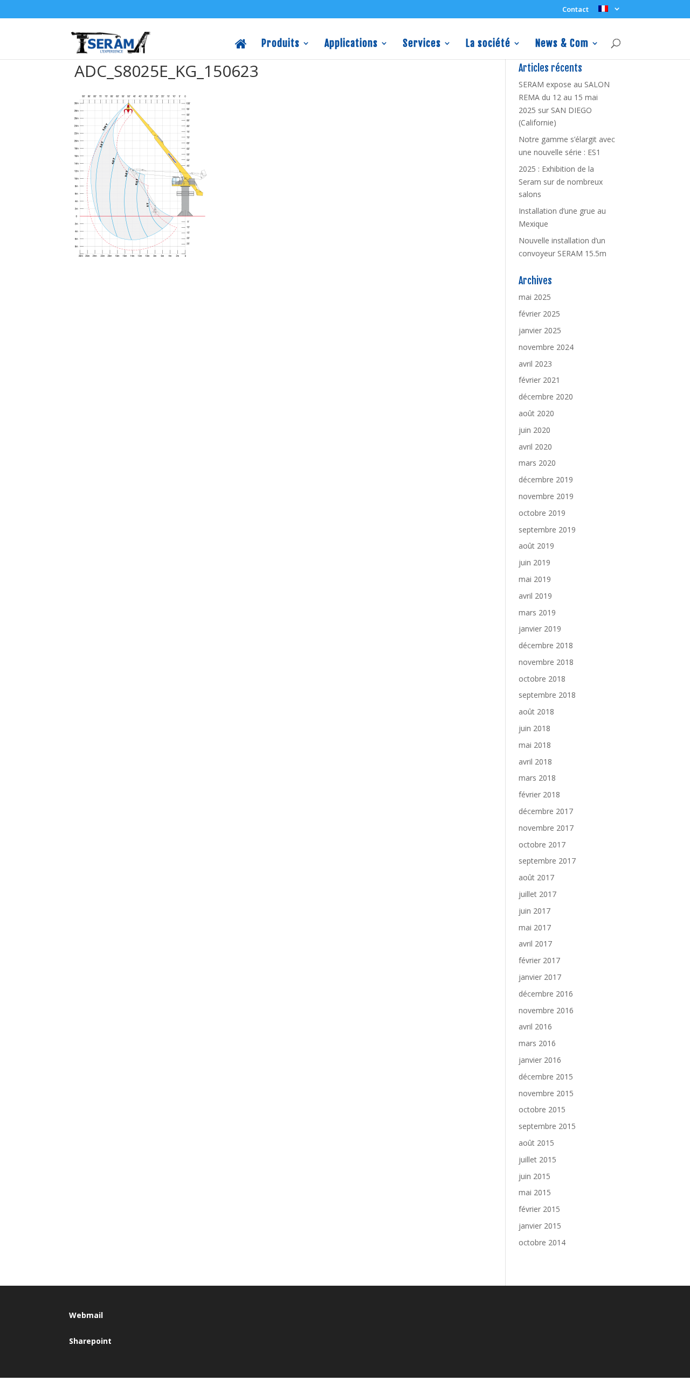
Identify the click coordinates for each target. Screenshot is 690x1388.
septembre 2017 (547, 861)
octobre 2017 (542, 844)
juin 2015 (534, 1176)
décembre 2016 (546, 994)
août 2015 (536, 1143)
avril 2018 (535, 761)
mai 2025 (535, 297)
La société (488, 44)
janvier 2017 (540, 977)
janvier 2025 (540, 330)
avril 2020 (535, 446)
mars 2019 (537, 612)
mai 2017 (535, 927)
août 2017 (536, 877)
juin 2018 (534, 728)
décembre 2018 (546, 645)
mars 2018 (537, 778)
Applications (351, 44)
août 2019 (536, 546)
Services (422, 44)
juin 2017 (534, 911)
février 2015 (539, 1209)
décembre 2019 (546, 479)
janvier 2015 (540, 1226)
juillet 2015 (537, 1159)
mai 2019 (535, 579)
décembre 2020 (546, 396)
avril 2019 (535, 596)
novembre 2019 (546, 496)
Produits (280, 44)
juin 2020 (534, 430)
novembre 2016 (546, 1010)
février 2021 (539, 380)
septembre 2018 (547, 695)
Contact (575, 10)
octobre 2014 (542, 1242)
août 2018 (536, 711)
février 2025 (539, 314)
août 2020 (536, 413)
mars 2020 (537, 463)
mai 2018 (535, 745)
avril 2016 (535, 1026)
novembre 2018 (546, 662)
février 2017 (539, 960)
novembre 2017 (546, 828)
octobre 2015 (542, 1109)
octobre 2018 (542, 679)
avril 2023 (535, 364)
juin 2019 (534, 562)
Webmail (86, 1315)
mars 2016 (537, 1043)
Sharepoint (90, 1341)
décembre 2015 (546, 1076)
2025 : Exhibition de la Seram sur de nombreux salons (561, 182)
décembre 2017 (546, 811)
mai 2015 (535, 1192)
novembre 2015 (546, 1093)
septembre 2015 (547, 1126)
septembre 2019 (547, 529)
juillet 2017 (537, 894)
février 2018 (539, 794)
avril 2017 (535, 943)
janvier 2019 (540, 628)
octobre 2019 (542, 513)
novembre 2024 (546, 347)
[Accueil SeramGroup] (241, 49)
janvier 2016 (540, 1060)
